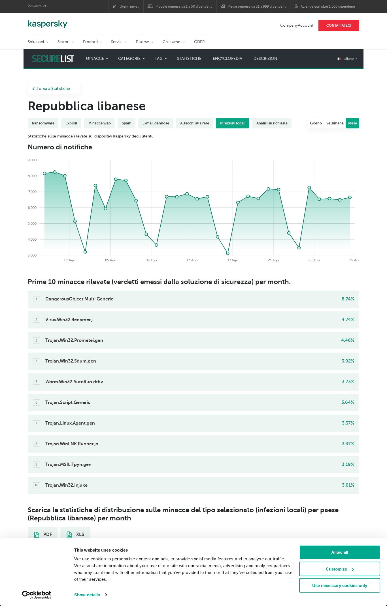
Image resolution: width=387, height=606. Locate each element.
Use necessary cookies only (339, 585)
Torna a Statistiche (53, 88)
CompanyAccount (296, 25)
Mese (352, 123)
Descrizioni (266, 58)
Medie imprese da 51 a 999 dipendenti (256, 7)
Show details (87, 594)
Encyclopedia (227, 58)
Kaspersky (47, 21)
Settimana (335, 123)
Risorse (142, 42)
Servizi (116, 42)
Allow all (339, 552)
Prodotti (90, 42)
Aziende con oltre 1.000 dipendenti (328, 7)
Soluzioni (36, 42)
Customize (336, 568)
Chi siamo (171, 42)
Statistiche (189, 58)
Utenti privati (129, 7)
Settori (63, 42)
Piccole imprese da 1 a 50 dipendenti (184, 7)
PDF (47, 534)
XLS (79, 534)
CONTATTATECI (338, 25)
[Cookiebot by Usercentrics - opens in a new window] (36, 595)
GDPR (199, 42)
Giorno (316, 123)
